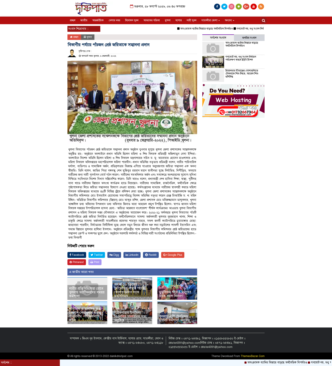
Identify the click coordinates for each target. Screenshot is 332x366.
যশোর (179, 20)
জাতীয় (83, 20)
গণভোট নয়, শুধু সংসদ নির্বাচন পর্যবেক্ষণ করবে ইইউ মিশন (253, 28)
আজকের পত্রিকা (152, 20)
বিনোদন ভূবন (132, 20)
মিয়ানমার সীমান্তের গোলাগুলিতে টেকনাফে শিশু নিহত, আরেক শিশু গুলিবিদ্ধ (241, 73)
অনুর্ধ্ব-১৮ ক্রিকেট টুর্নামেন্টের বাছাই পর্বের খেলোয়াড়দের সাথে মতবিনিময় (129, 290)
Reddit (152, 255)
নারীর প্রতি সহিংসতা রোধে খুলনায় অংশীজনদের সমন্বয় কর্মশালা (87, 292)
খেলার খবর (114, 20)
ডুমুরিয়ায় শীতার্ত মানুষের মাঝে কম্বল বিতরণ (175, 294)
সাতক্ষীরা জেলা (209, 20)
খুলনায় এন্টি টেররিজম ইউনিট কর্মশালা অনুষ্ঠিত (174, 318)
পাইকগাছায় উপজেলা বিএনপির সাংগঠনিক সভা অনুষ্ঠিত (130, 316)
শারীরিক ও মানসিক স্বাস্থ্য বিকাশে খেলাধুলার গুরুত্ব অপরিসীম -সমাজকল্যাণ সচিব (85, 314)
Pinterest (78, 262)
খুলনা (167, 20)
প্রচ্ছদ (72, 20)
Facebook (77, 255)
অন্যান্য (229, 20)
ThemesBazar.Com (253, 356)
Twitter (98, 255)
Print (96, 262)
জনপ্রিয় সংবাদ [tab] (249, 38)
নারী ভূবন (191, 20)
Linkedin (133, 255)
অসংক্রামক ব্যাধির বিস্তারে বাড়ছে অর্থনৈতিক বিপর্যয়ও (194, 28)
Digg (116, 255)
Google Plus (174, 255)
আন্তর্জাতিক (98, 20)
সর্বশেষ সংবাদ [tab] (218, 38)
